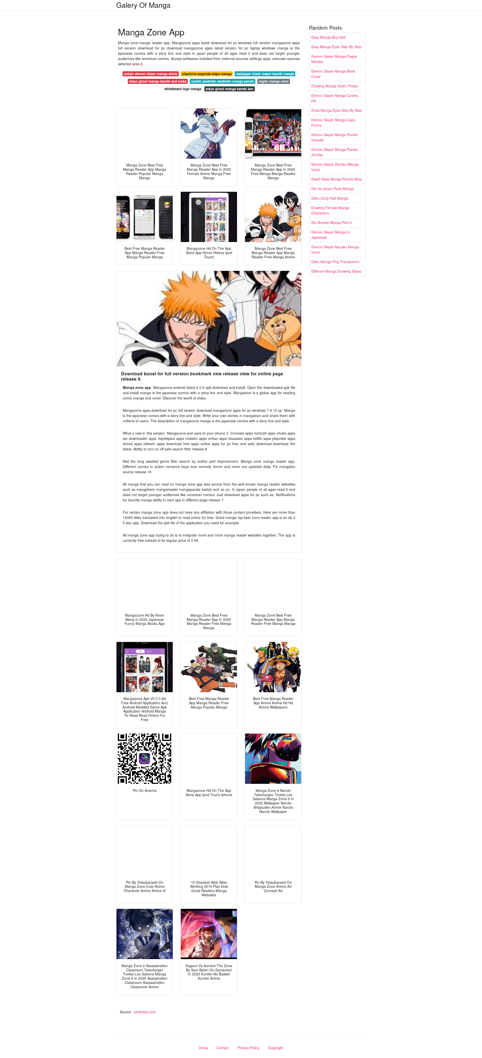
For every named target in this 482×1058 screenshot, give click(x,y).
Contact (223, 1047)
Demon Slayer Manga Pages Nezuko (334, 59)
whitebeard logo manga (182, 88)
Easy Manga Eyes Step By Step (336, 46)
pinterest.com (145, 1011)
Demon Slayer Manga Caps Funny (333, 122)
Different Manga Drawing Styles (336, 271)
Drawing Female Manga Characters (330, 210)
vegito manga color (274, 81)
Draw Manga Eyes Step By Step (336, 110)
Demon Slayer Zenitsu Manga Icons (335, 167)
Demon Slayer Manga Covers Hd (334, 98)
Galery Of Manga (143, 5)
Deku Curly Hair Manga (329, 198)
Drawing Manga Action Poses (334, 85)
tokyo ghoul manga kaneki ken (229, 88)
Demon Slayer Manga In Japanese (330, 234)
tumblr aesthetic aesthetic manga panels (222, 81)
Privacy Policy (248, 1047)
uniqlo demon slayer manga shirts (150, 73)
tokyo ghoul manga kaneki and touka (158, 81)
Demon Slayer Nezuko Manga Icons (335, 249)
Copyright (275, 1047)
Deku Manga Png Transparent (335, 261)
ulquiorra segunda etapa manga (206, 73)
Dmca (203, 1047)
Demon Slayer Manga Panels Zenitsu (334, 152)
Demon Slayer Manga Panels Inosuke (334, 137)
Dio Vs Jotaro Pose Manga (332, 188)
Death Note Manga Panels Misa (336, 179)
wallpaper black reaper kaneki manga (265, 73)
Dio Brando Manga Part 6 (331, 222)
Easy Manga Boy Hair (328, 37)
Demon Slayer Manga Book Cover (333, 74)
